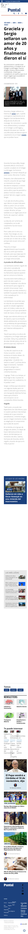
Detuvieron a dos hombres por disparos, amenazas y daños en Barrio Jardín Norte (14, 828)
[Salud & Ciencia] (22, 702)
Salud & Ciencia (22, 706)
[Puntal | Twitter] (22, 14)
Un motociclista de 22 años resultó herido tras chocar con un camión (21, 743)
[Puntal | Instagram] (23, 891)
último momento (7, 740)
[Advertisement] (16, 149)
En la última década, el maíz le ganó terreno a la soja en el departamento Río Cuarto (13, 848)
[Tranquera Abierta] (9, 715)
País (9, 908)
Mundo (14, 902)
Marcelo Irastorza (16, 788)
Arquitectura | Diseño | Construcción (21, 721)
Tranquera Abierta (7, 720)
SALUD (5, 868)
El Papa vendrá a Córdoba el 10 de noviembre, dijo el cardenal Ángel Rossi (15, 781)
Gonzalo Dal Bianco (15, 853)
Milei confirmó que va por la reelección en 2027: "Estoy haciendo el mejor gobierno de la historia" (11, 586)
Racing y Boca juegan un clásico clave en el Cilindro (14, 807)
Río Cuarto (5, 906)
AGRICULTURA (7, 843)
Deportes (6, 909)
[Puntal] (9, 886)
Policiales (6, 823)
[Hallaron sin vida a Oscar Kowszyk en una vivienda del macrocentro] (6, 732)
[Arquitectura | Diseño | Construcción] (22, 715)
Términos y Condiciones (9, 921)
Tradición (13, 740)
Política (6, 915)
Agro (13, 904)
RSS (22, 916)
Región (10, 905)
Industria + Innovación (7, 707)
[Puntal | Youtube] (26, 14)
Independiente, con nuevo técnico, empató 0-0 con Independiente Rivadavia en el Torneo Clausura (11, 599)
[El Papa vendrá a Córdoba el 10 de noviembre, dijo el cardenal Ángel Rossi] (15, 765)
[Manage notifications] (24, 930)
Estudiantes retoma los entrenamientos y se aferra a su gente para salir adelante (11, 605)
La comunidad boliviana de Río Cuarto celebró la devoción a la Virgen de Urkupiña (11, 592)
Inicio (5, 902)
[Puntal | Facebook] (18, 14)
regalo (23, 135)
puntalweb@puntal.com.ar (9, 929)
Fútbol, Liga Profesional (9, 803)
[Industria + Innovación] (9, 702)
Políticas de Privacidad (9, 922)
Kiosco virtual (23, 911)
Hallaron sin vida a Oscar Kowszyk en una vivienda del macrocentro (14, 498)
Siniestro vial (20, 740)
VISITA (5, 770)
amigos (6, 173)
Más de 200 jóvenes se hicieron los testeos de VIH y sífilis (15, 872)
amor (14, 114)
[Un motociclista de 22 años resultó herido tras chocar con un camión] (19, 732)
